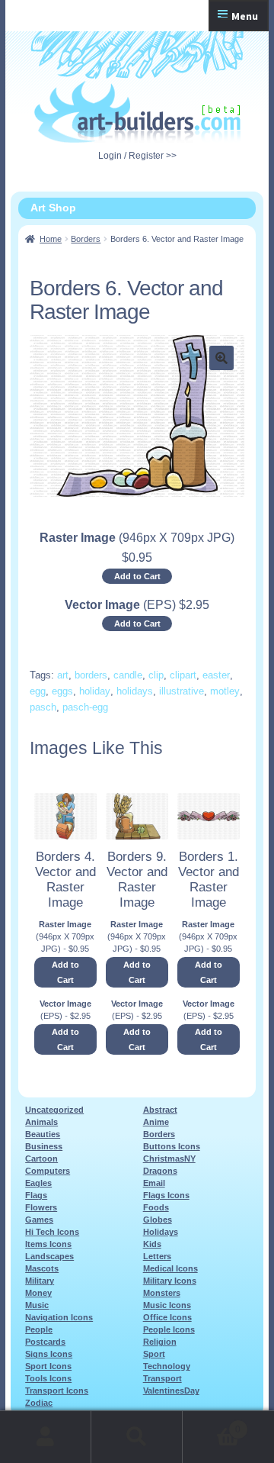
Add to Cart (137, 576)
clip (156, 675)
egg (38, 691)
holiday (94, 691)
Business (43, 1146)
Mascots (42, 1268)
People (39, 1329)
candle (127, 675)
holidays (134, 691)
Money (38, 1292)
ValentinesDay (171, 1390)
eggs (62, 691)
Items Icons (48, 1244)
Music (37, 1305)
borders (91, 675)
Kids (152, 1244)
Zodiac (39, 1402)
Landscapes (49, 1256)
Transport (162, 1378)
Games (39, 1219)
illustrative (181, 691)
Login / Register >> (137, 155)
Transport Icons (56, 1390)
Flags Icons (166, 1195)
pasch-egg (85, 707)
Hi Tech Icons (52, 1231)
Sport (154, 1353)
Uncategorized (54, 1109)
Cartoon (41, 1158)
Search (137, 1437)
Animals (41, 1121)
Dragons (160, 1170)
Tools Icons (48, 1378)
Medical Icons (170, 1268)
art (62, 675)
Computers (47, 1170)
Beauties (42, 1134)
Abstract (160, 1109)
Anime (156, 1121)
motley (225, 691)
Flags (36, 1195)
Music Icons (167, 1305)
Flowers (41, 1207)
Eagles (38, 1182)
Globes (157, 1219)
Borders (85, 238)
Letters (157, 1256)
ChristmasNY (169, 1158)
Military (39, 1280)
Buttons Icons (171, 1146)
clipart (183, 675)
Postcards (45, 1341)
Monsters (161, 1292)
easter (216, 675)
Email (154, 1182)
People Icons (169, 1329)
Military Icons (169, 1280)
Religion (160, 1341)
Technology (166, 1366)
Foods (156, 1207)
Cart (212, 1424)
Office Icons (167, 1317)
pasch (43, 707)
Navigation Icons (59, 1317)
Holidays (160, 1231)
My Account (45, 1437)
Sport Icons (48, 1366)
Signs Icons (48, 1353)
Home (51, 238)
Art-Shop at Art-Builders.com (137, 112)
